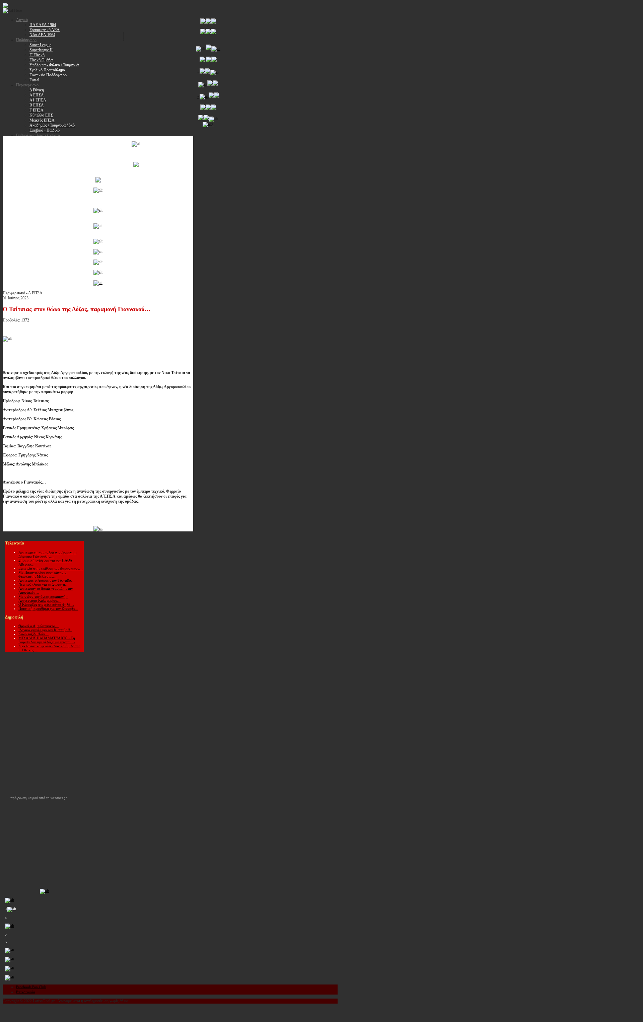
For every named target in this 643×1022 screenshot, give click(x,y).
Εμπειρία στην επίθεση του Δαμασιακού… (50, 568)
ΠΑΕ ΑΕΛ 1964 (42, 24)
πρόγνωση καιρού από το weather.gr (38, 798)
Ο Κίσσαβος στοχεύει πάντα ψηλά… (46, 604)
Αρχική (22, 19)
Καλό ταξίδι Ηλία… (33, 634)
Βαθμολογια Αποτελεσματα (38, 135)
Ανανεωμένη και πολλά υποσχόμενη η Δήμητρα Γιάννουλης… (47, 554)
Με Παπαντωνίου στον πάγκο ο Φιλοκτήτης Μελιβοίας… (42, 574)
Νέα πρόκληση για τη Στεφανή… (43, 584)
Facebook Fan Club (31, 987)
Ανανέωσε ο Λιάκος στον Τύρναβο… (46, 580)
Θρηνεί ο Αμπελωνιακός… (38, 626)
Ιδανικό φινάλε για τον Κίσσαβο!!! (45, 630)
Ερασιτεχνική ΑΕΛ (44, 29)
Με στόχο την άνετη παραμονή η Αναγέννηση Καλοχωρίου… (43, 598)
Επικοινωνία (25, 992)
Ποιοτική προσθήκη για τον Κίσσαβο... (48, 608)
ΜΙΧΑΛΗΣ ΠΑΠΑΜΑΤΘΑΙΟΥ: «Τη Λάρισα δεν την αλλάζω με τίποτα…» (46, 640)
